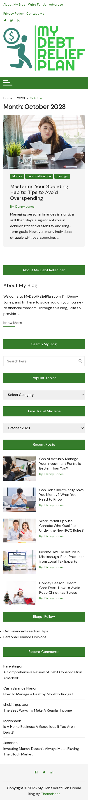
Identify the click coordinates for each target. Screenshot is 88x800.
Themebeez (50, 793)
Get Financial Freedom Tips (25, 631)
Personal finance (39, 176)
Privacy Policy (13, 13)
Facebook (36, 773)
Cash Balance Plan (18, 688)
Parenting (11, 666)
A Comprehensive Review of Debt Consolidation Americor (42, 675)
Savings (62, 176)
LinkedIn (52, 773)
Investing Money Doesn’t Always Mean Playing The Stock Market (41, 751)
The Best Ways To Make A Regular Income (37, 710)
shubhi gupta (14, 704)
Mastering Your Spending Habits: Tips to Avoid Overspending (39, 192)
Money (17, 176)
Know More (12, 323)
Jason (8, 742)
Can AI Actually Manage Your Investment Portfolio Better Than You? (60, 463)
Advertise (56, 4)
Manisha (10, 721)
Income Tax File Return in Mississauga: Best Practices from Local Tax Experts (61, 557)
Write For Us (37, 4)
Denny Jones (25, 206)
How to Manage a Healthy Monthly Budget (38, 694)
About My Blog (14, 4)
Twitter (44, 773)
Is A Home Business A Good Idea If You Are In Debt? (39, 729)
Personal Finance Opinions (24, 637)
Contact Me (35, 13)
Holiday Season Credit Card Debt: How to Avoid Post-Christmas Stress (59, 588)
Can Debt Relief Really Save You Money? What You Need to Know (61, 495)
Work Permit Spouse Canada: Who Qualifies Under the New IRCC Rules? (61, 526)
